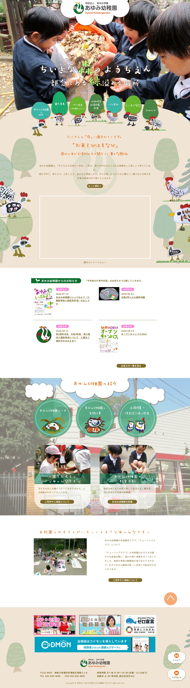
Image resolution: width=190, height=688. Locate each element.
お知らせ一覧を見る (131, 365)
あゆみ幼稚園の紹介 (41, 112)
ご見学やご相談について (125, 580)
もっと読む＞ (95, 185)
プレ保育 (77, 106)
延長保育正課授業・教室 (96, 105)
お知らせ (151, 110)
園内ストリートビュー (95, 262)
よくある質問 (132, 105)
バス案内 (113, 104)
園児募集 (60, 103)
